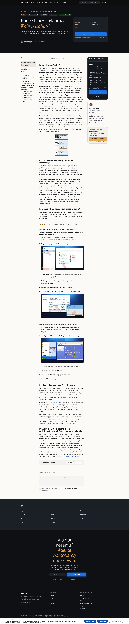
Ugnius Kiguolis (28, 41)
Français (53, 514)
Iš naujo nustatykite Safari (27, 100)
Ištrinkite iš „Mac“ (26, 81)
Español (23, 518)
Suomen (82, 518)
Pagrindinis (24, 11)
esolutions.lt (28, 602)
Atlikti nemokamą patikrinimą (76, 574)
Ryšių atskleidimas (84, 606)
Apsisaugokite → (98, 92)
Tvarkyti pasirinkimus (116, 621)
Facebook (23, 604)
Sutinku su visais (90, 621)
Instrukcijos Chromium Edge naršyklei (27, 88)
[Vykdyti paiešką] (80, 2)
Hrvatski (52, 522)
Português (83, 514)
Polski (82, 511)
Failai (58, 2)
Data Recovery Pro (67, 456)
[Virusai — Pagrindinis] (24, 2)
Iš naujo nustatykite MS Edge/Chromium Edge (28, 84)
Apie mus (82, 595)
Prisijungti (104, 2)
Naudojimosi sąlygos (85, 598)
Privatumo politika (84, 600)
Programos (53, 2)
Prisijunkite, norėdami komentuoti (71, 489)
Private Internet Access (55, 402)
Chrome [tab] (69, 224)
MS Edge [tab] (55, 224)
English (23, 511)
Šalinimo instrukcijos (35, 11)
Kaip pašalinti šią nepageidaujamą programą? (25, 69)
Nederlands (53, 511)
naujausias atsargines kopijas (64, 441)
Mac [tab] (49, 224)
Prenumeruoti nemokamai (98, 138)
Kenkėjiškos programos (42, 2)
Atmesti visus (102, 621)
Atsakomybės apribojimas (86, 603)
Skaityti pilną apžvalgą (98, 96)
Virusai (52, 595)
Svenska (53, 518)
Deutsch (23, 514)
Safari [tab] (75, 224)
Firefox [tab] (62, 224)
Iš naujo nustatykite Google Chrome (27, 96)
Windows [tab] (42, 224)
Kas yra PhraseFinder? (27, 60)
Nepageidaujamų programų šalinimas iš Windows (28, 77)
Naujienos (33, 2)
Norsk (22, 522)
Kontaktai (82, 608)
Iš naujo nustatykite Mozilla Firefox (27, 92)
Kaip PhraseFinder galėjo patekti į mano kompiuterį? (28, 64)
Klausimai (64, 2)
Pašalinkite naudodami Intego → (91, 34)
